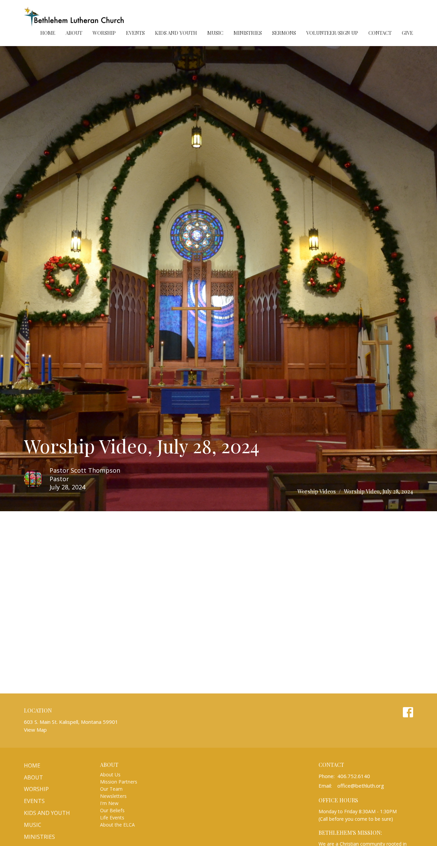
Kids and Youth (176, 32)
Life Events (112, 817)
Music (215, 32)
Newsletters (113, 796)
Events (135, 32)
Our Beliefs (112, 810)
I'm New (109, 803)
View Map (35, 729)
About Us (110, 774)
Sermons (284, 32)
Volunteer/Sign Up (332, 32)
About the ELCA (117, 824)
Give (407, 32)
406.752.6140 (353, 776)
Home (47, 32)
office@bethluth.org (360, 785)
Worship (104, 32)
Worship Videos (316, 491)
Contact (380, 32)
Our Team (111, 789)
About (74, 32)
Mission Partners (118, 781)
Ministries (248, 32)
